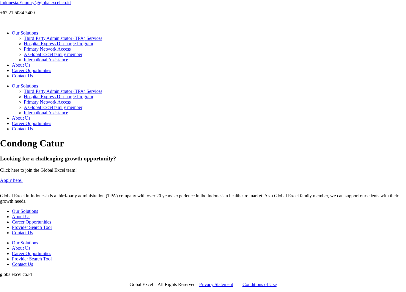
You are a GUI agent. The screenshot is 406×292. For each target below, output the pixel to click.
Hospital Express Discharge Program (58, 43)
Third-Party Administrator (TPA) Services (63, 38)
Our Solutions (25, 32)
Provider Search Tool (32, 227)
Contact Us (22, 75)
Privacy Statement (216, 284)
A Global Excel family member (53, 54)
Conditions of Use (260, 284)
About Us (21, 65)
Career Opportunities (31, 70)
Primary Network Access (47, 48)
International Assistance (46, 59)
